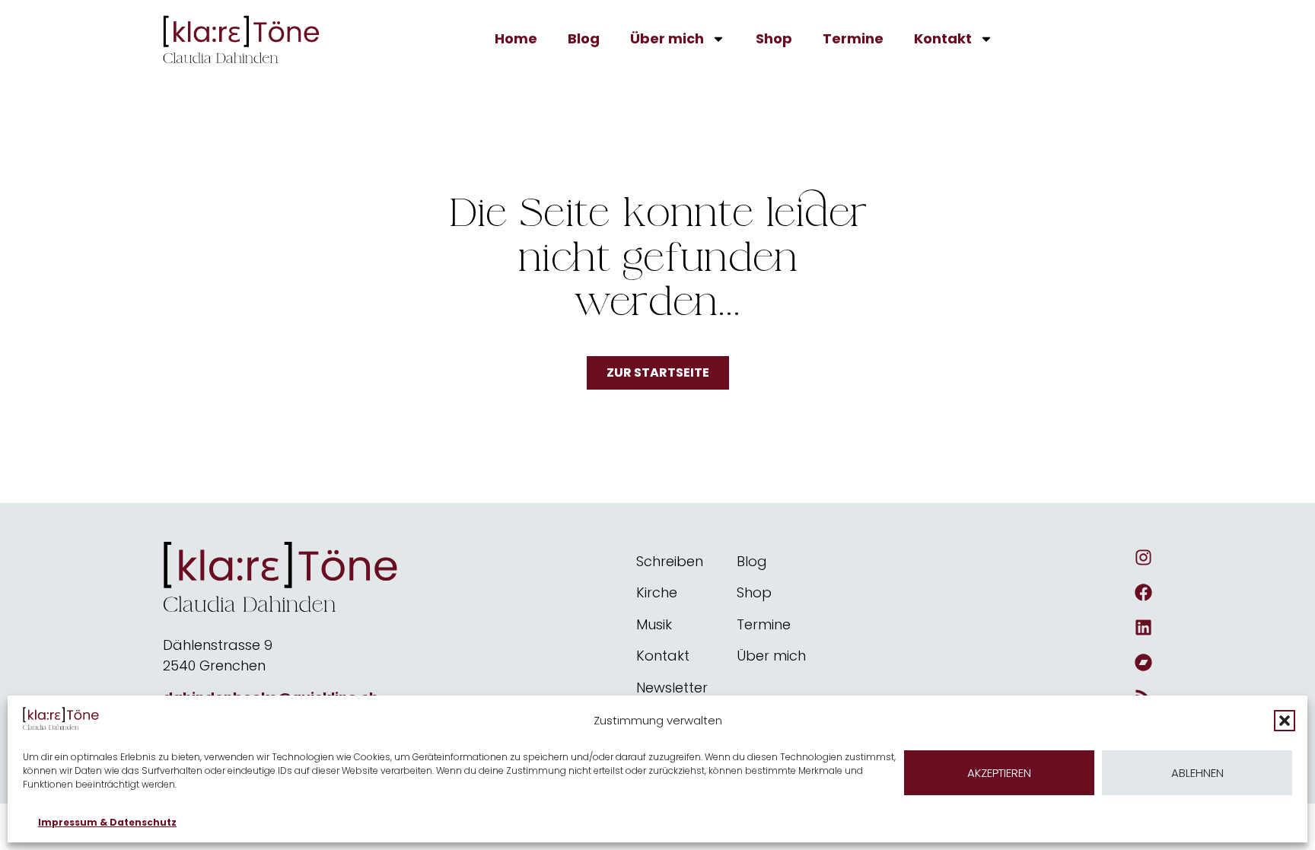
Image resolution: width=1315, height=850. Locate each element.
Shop (774, 38)
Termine (853, 38)
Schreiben (669, 561)
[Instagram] (1143, 557)
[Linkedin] (1143, 627)
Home (516, 38)
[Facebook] (1143, 592)
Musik (654, 624)
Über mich (667, 38)
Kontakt (943, 38)
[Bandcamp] (1143, 662)
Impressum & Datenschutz (107, 822)
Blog (584, 38)
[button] (1284, 720)
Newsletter (672, 687)
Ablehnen (1197, 773)
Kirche (656, 592)
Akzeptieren (999, 773)
